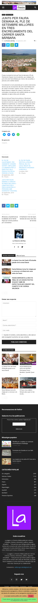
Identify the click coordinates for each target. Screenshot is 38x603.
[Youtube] (26, 580)
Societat (30, 586)
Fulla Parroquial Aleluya (25, 364)
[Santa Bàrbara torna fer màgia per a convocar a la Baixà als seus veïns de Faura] (6, 271)
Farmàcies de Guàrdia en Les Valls (23, 450)
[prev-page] (3, 293)
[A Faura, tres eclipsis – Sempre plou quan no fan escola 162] (28, 382)
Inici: (3, 12)
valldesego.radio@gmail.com (23, 567)
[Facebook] (4, 45)
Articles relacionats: (8, 255)
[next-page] (6, 293)
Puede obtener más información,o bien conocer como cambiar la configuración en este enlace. (19, 600)
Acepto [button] (31, 596)
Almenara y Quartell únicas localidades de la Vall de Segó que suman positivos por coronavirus (10, 219)
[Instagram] (19, 247)
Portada (7, 586)
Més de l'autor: (21, 255)
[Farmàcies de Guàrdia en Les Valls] (6, 452)
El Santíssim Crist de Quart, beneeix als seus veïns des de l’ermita (28, 218)
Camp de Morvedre (4, 264)
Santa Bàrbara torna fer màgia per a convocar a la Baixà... (9, 392)
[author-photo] (19, 238)
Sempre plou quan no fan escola (26, 387)
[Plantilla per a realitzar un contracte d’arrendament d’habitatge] (6, 444)
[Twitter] (8, 45)
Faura (7, 12)
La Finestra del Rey (9, 40)
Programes (23, 586)
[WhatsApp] (12, 45)
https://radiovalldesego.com (19, 243)
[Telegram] (16, 45)
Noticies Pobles (9, 14)
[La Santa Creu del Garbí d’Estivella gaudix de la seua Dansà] (6, 262)
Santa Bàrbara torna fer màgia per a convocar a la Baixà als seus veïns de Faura (24, 271)
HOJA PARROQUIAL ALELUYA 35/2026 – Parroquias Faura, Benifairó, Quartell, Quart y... (27, 370)
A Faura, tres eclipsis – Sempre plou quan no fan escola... (27, 392)
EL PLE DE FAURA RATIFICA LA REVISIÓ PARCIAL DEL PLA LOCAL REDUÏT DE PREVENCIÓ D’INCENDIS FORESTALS (26, 164)
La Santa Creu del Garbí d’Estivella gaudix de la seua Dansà (9, 368)
